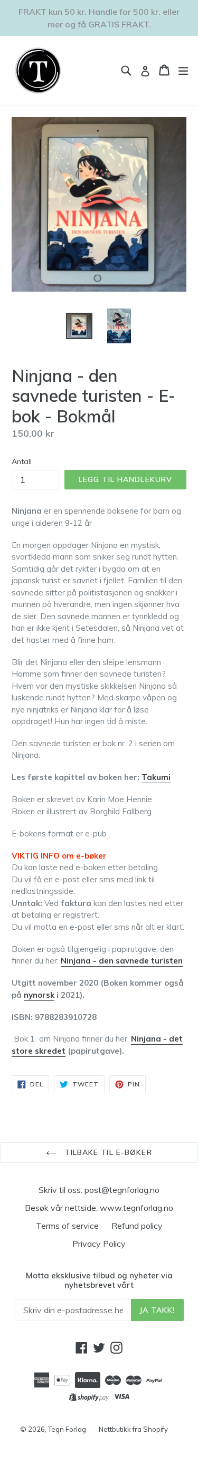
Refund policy (137, 1225)
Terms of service (67, 1225)
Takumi (156, 777)
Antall (22, 461)
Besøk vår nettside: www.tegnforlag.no (99, 1207)
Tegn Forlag (67, 1429)
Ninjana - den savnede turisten (122, 961)
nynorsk (39, 995)
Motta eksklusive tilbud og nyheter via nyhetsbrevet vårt (99, 1280)
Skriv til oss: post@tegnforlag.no (99, 1189)
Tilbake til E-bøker (107, 1152)
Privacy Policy (99, 1243)
